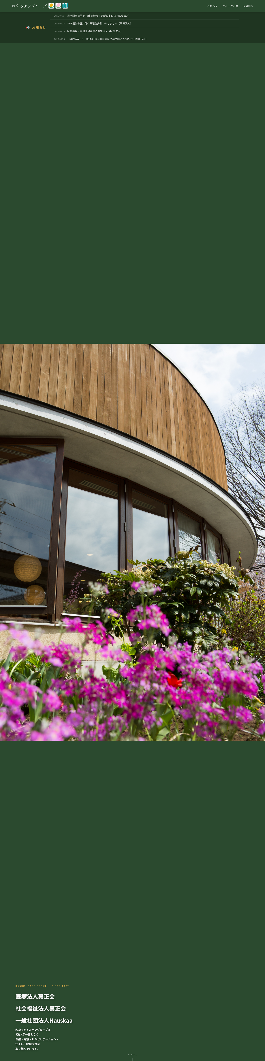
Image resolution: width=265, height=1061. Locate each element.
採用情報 (248, 6)
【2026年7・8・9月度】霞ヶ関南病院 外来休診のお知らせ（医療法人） (107, 39)
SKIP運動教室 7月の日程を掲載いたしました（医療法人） (99, 23)
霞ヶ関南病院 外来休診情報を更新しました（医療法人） (99, 15)
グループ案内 (230, 6)
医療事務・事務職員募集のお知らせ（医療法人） (95, 31)
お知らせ (212, 6)
